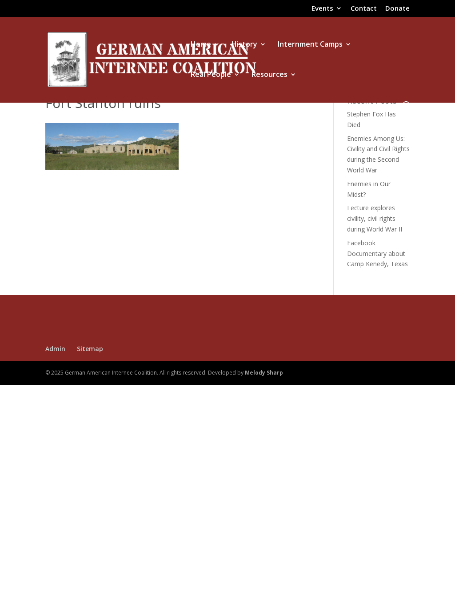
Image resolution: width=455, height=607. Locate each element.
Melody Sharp (264, 372)
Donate (397, 8)
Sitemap (90, 348)
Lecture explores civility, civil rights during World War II (374, 218)
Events (322, 8)
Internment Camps (310, 45)
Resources (269, 75)
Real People (211, 75)
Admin (55, 348)
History (244, 45)
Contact (364, 8)
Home (201, 45)
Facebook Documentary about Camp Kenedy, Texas (377, 253)
